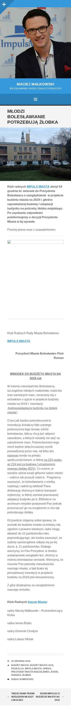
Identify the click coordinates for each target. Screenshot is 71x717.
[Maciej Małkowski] (35, 42)
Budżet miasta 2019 (41, 665)
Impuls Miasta (37, 602)
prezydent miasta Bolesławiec (30, 672)
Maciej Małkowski (35, 84)
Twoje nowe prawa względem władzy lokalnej (23, 696)
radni (54, 672)
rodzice (16, 675)
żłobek (26, 675)
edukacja (17, 668)
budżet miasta (20, 665)
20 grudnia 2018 (20, 661)
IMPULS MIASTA (38, 186)
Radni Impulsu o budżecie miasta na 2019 (48, 696)
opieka (47, 668)
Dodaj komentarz (22, 679)
